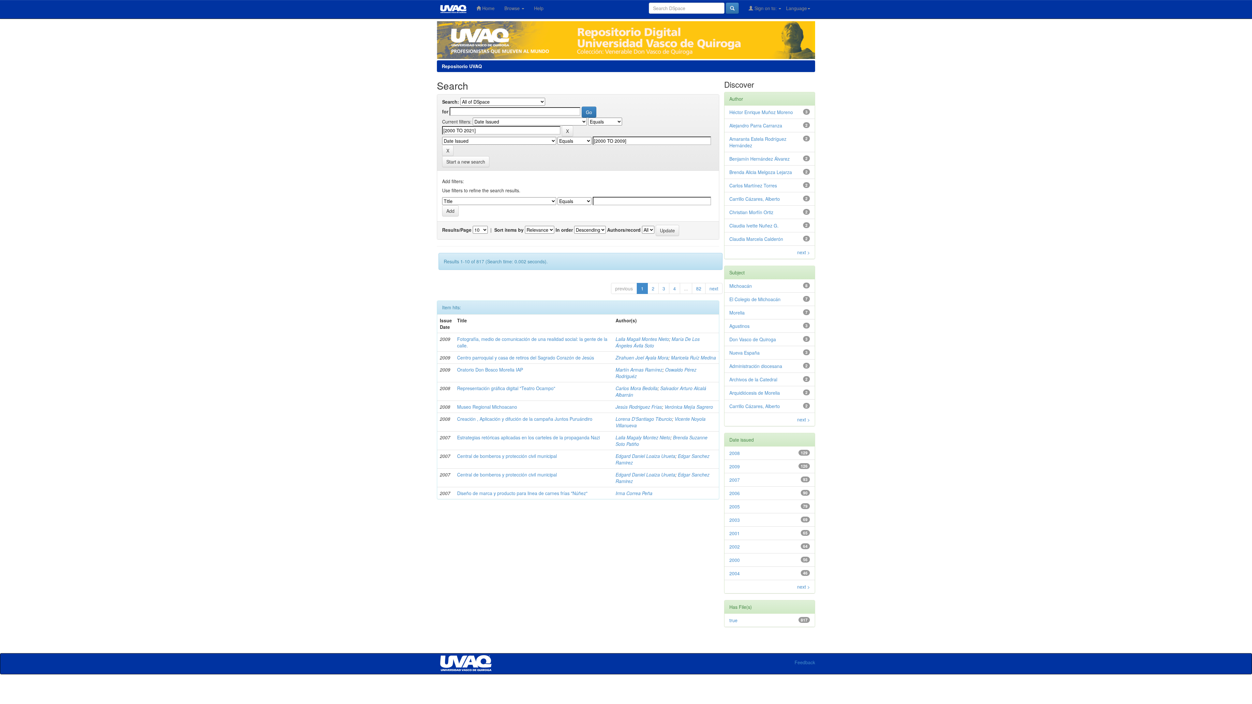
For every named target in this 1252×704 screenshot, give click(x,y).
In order (564, 230)
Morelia (737, 312)
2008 (734, 453)
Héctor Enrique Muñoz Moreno (761, 112)
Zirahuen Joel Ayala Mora (642, 357)
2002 (734, 546)
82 (698, 288)
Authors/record (624, 230)
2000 (734, 560)
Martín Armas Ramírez (639, 369)
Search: (450, 101)
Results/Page (456, 230)
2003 (734, 520)
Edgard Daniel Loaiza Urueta (645, 456)
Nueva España (744, 352)
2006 (734, 493)
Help (539, 8)
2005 (734, 506)
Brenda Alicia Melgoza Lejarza (760, 172)
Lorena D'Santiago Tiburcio (644, 419)
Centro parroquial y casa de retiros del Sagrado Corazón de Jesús (525, 357)
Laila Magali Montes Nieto (642, 339)
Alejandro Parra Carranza (755, 125)
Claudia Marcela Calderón (756, 239)
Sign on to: (765, 8)
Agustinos (739, 326)
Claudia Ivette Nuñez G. (754, 225)
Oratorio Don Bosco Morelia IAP (490, 369)
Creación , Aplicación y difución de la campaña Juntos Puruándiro (524, 419)
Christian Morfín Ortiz (751, 212)
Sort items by (509, 230)
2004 (734, 573)
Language (796, 8)
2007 (734, 480)
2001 (734, 533)
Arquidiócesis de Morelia (754, 392)
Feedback (805, 662)
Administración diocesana (755, 366)
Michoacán (740, 286)
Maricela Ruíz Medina (693, 357)
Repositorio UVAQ (462, 66)
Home (488, 8)
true (733, 620)
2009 (734, 466)
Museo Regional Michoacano (487, 406)
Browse (512, 8)
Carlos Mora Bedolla (637, 388)
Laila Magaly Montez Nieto (643, 437)
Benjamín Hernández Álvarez (759, 158)
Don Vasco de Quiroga (752, 339)
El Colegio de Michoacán (755, 299)
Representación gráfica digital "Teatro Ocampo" (506, 388)
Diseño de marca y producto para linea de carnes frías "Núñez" (522, 493)
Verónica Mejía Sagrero (688, 406)
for (445, 111)
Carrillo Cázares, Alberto (754, 199)
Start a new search (465, 161)
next (713, 288)
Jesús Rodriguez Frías (639, 406)
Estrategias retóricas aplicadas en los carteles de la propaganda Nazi (528, 437)
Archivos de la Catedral (753, 379)
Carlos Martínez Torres (753, 185)
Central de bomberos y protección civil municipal (507, 456)
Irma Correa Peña (634, 493)
